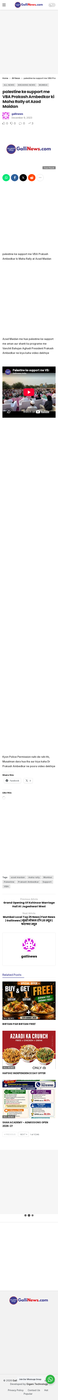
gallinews (17, 113)
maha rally (34, 877)
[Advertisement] (29, 41)
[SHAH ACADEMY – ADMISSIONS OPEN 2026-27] (29, 1099)
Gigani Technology (37, 1384)
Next (23, 1134)
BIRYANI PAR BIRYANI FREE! (19, 1024)
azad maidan (18, 877)
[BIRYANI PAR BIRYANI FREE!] (29, 1001)
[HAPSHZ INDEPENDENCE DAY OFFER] (29, 1050)
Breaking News (26, 85)
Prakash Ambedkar (28, 882)
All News (9, 85)
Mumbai (43, 85)
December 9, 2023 (22, 117)
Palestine (9, 882)
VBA (6, 886)
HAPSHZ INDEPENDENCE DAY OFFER (24, 1073)
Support (47, 882)
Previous (11, 1134)
